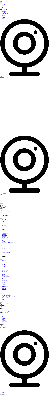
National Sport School (5, 226)
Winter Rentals (3, 251)
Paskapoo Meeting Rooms (5, 286)
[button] (24, 48)
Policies (3, 319)
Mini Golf (3, 222)
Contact (3, 7)
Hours (2, 5)
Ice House (3, 244)
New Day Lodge (4, 11)
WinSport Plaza (4, 289)
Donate (1, 210)
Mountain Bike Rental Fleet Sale (6, 252)
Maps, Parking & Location (5, 237)
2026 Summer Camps (4, 261)
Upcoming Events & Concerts (6, 294)
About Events (3, 274)
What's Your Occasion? (5, 275)
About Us (3, 239)
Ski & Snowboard (4, 224)
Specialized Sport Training (5, 233)
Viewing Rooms (4, 288)
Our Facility (3, 229)
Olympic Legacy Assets (5, 215)
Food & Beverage (4, 236)
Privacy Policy (3, 392)
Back (1, 212)
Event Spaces (3, 283)
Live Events (3, 278)
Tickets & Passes (4, 12)
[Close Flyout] (1, 304)
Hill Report (1, 76)
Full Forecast (1, 203)
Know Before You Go (4, 264)
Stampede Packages (4, 280)
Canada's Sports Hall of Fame (5, 285)
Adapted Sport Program (5, 270)
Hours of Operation (2, 209)
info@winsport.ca (2, 325)
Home (1, 306)
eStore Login (3, 316)
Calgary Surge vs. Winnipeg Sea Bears (6, 295)
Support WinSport (4, 320)
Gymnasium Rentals (4, 243)
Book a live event (4, 300)
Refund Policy (4, 253)
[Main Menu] (1, 3)
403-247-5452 (6, 77)
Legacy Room (3, 284)
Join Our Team (3, 6)
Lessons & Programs (4, 260)
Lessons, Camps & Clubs (5, 13)
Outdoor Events (4, 279)
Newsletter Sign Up (4, 321)
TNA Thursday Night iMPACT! (6, 297)
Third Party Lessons (4, 271)
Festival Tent (3, 290)
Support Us (3, 238)
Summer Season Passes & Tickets (6, 247)
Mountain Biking (4, 221)
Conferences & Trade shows (5, 276)
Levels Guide (3, 266)
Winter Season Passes (4, 248)
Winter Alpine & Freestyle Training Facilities (7, 242)
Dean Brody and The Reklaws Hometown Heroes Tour (8, 296)
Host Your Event (4, 234)
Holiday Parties (4, 277)
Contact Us (1, 322)
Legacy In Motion (4, 216)
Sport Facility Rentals (4, 241)
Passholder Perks (4, 249)
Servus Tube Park (4, 225)
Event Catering (4, 282)
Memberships (3, 228)
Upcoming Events (4, 14)
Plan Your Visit (3, 4)
